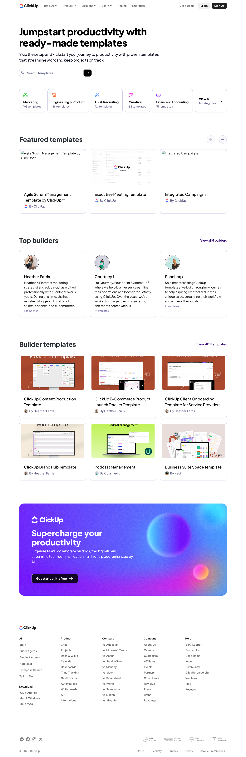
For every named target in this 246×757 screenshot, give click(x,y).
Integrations (68, 700)
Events (148, 667)
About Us (150, 644)
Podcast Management (115, 466)
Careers (149, 650)
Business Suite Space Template (193, 466)
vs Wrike (108, 683)
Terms (189, 751)
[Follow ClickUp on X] (40, 739)
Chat (64, 644)
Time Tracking (70, 672)
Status (140, 751)
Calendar (66, 661)
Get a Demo (192, 655)
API (63, 694)
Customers (151, 655)
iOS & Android (28, 692)
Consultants (151, 678)
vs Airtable (109, 700)
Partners (149, 672)
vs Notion (108, 694)
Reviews (149, 683)
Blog (188, 683)
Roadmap (150, 700)
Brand (147, 694)
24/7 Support (193, 644)
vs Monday (109, 667)
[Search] (87, 73)
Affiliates (149, 661)
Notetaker (25, 663)
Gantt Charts (69, 678)
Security (156, 751)
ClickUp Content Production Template (50, 401)
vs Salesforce (111, 689)
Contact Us (192, 650)
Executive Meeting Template (120, 194)
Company (150, 638)
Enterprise (138, 5)
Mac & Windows (29, 698)
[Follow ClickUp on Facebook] (28, 739)
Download (26, 686)
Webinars (191, 678)
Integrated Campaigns (185, 194)
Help (188, 638)
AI (20, 638)
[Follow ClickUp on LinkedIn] (21, 739)
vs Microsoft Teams (115, 650)
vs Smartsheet (111, 678)
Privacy (173, 751)
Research (191, 689)
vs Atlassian (110, 644)
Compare (108, 638)
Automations (69, 683)
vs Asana (108, 655)
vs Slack (107, 672)
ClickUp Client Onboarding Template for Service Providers (192, 401)
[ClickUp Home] (28, 6)
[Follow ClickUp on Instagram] (34, 739)
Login (204, 5)
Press (147, 689)
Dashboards (68, 667)
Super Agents (28, 651)
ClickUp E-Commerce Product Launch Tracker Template (122, 401)
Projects (66, 650)
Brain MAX (26, 703)
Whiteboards (69, 689)
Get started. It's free (51, 578)
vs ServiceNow (112, 661)
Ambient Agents (29, 657)
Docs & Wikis (69, 655)
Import (189, 661)
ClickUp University (197, 672)
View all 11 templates (211, 344)
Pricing (122, 5)
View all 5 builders (213, 240)
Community (192, 667)
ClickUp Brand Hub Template (50, 466)
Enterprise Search (30, 670)
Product (66, 638)
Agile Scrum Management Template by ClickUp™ (47, 197)
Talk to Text (26, 676)
